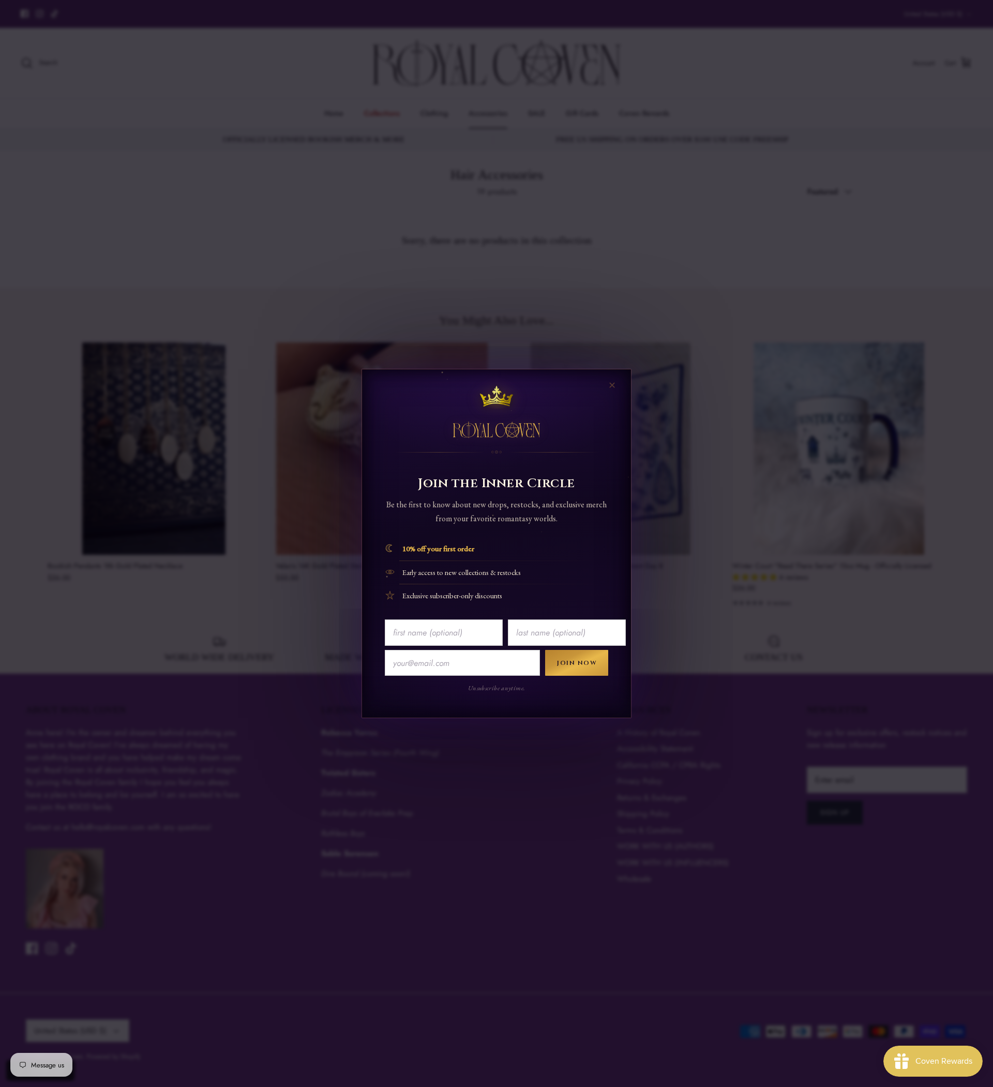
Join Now (576, 663)
